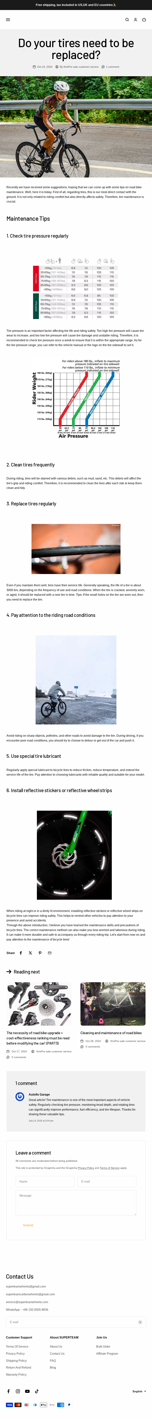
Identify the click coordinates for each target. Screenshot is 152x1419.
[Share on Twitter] (30, 953)
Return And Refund (18, 1367)
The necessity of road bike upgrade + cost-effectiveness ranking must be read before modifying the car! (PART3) (37, 1037)
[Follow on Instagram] (17, 1391)
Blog (53, 1367)
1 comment (112, 66)
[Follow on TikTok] (36, 1391)
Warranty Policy (16, 1374)
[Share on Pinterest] (40, 953)
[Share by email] (49, 953)
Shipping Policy (16, 1360)
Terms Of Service (17, 1346)
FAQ (53, 1360)
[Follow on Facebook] (8, 1391)
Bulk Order (103, 1346)
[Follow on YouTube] (27, 1391)
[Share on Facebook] (20, 953)
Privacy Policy (86, 1167)
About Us (56, 1346)
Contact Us (57, 1353)
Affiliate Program (107, 1353)
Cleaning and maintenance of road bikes (111, 1032)
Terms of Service (110, 1167)
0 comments (19, 1057)
